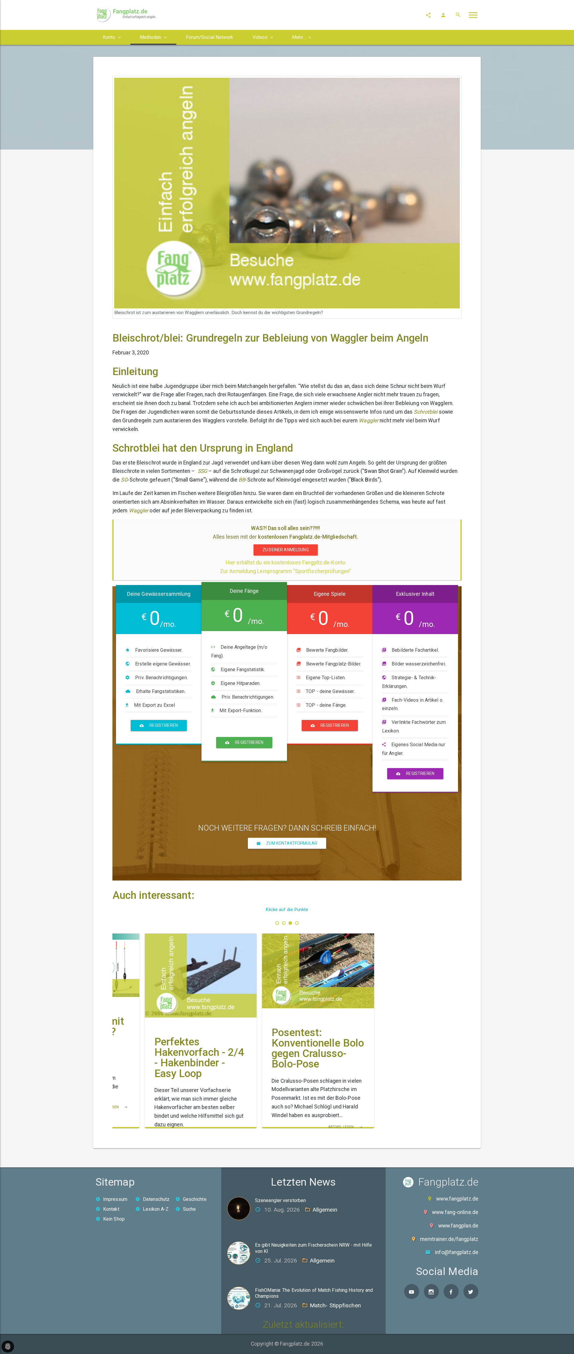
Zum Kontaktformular (291, 843)
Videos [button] (260, 37)
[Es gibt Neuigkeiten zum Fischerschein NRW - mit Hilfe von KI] (241, 1253)
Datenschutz (156, 1199)
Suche (189, 1209)
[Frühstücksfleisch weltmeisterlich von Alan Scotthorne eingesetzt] (404, 975)
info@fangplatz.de (456, 1252)
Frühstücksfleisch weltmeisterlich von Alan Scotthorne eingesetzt (403, 1057)
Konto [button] (109, 37)
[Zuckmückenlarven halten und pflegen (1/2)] (287, 959)
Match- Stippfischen (335, 1305)
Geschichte (195, 1199)
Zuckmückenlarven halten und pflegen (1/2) (284, 1021)
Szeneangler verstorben (280, 1200)
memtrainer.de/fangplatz (449, 1239)
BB (242, 480)
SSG (202, 471)
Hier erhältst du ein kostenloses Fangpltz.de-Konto (285, 563)
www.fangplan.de (458, 1226)
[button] (277, 923)
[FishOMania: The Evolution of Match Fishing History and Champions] (241, 1298)
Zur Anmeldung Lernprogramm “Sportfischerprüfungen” (285, 571)
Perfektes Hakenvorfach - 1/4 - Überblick (168, 1052)
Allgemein (324, 1209)
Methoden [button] (150, 37)
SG (124, 480)
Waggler (368, 421)
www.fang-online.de (455, 1212)
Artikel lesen (192, 1126)
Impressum (115, 1199)
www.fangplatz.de (457, 1199)
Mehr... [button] (299, 37)
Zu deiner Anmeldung (285, 549)
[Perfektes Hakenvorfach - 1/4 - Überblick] (170, 975)
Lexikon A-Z (156, 1209)
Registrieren (163, 725)
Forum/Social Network (209, 37)
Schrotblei (425, 412)
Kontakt (111, 1209)
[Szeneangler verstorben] (241, 1208)
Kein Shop (114, 1219)
